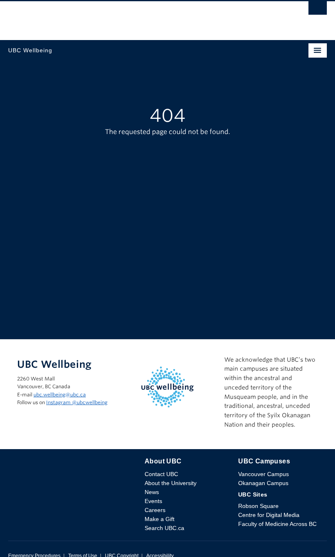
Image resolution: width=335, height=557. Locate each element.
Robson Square (258, 506)
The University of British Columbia (119, 16)
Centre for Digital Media (268, 515)
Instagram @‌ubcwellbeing (76, 402)
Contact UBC (161, 474)
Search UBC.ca (164, 528)
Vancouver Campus (263, 474)
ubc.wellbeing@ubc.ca (60, 394)
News (152, 492)
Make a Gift (159, 519)
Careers (155, 510)
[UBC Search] (317, 10)
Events (153, 501)
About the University (171, 483)
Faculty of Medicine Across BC (277, 524)
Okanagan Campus (263, 483)
